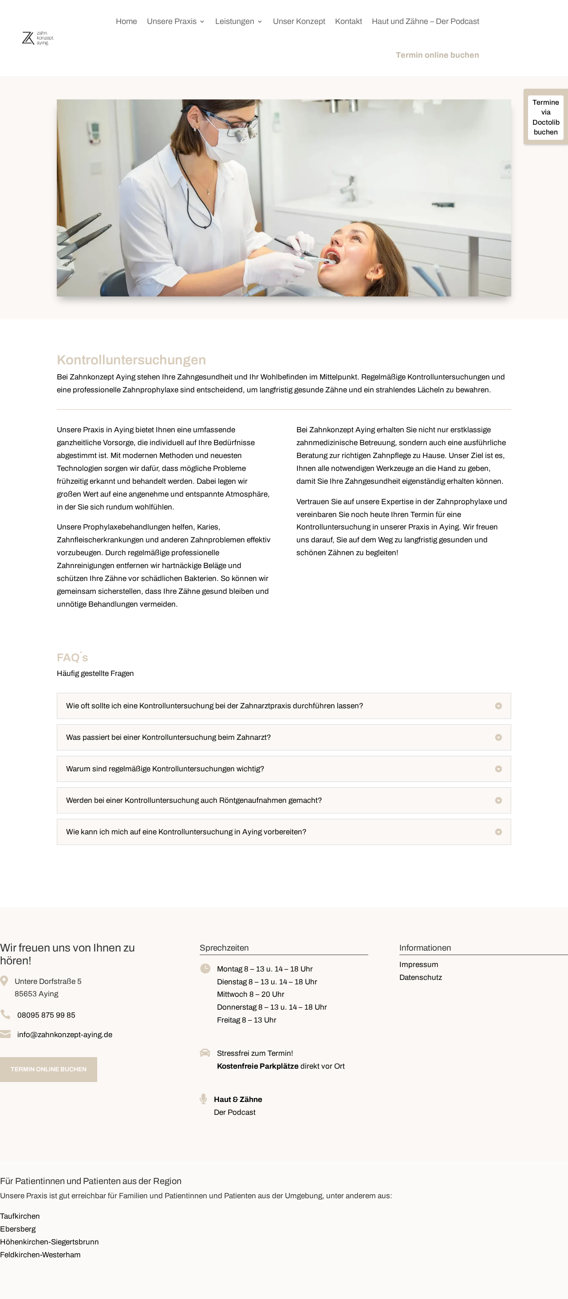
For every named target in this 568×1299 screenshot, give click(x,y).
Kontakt (348, 21)
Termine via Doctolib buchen (546, 117)
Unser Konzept (299, 21)
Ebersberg (18, 1229)
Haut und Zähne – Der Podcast (425, 21)
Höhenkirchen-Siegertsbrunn (49, 1242)
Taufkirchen (20, 1216)
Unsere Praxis (172, 21)
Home (126, 21)
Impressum (418, 964)
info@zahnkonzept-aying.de (64, 1035)
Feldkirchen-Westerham (40, 1255)
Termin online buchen (437, 55)
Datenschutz (420, 977)
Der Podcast (235, 1112)
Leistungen (234, 21)
